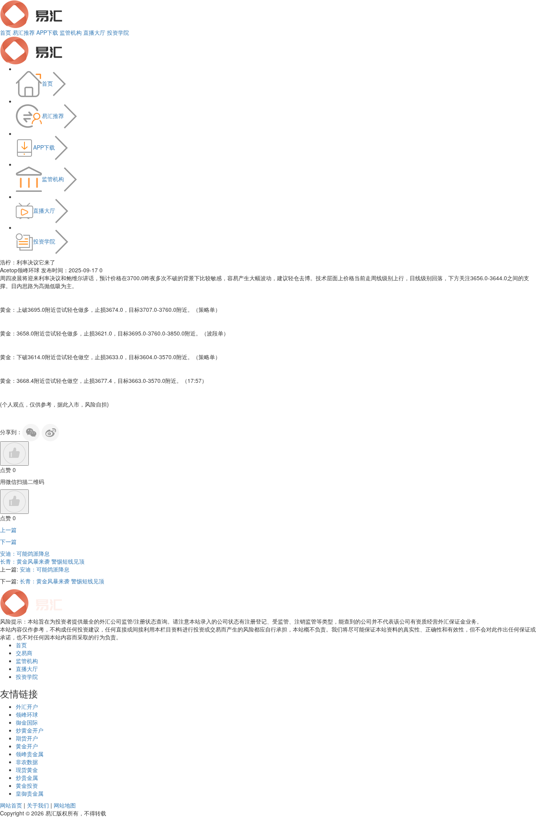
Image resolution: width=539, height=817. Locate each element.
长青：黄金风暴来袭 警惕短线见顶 (42, 561)
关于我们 (38, 805)
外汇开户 (27, 706)
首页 (5, 32)
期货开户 (27, 738)
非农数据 (27, 762)
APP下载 (47, 32)
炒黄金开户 (29, 730)
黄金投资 (27, 785)
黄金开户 (27, 746)
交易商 (24, 653)
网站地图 (65, 805)
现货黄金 (27, 770)
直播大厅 (94, 32)
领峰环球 (27, 714)
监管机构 (71, 32)
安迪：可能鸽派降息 (25, 553)
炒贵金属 (27, 777)
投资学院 (118, 32)
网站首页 (11, 805)
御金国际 (27, 722)
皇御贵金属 (29, 793)
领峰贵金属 (29, 754)
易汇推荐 (24, 32)
